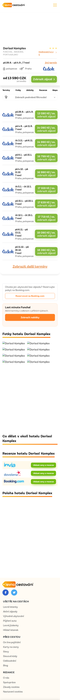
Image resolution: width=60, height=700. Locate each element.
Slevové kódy (10, 656)
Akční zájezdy (10, 611)
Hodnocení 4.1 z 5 (46, 53)
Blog (5, 665)
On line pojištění (12, 642)
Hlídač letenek (10, 630)
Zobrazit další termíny (30, 266)
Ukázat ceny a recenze (43, 465)
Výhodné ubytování (13, 616)
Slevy (6, 651)
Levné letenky (10, 606)
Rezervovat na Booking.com (30, 295)
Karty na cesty (11, 646)
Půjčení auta (9, 620)
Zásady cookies (11, 687)
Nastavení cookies (13, 691)
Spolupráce (9, 682)
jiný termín (51, 62)
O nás (6, 677)
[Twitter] (14, 592)
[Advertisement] (30, 399)
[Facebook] (5, 592)
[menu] (55, 5)
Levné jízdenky (11, 625)
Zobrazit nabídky (30, 317)
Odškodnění (9, 660)
